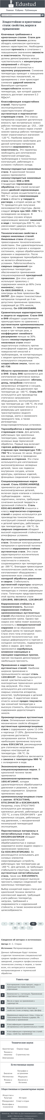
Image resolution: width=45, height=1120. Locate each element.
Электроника (8, 1058)
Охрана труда (23, 1049)
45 (22, 928)
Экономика (23, 1107)
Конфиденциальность (30, 1116)
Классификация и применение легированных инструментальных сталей (25, 1025)
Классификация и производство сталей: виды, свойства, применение (24, 1033)
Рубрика (19, 10)
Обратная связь (18, 1116)
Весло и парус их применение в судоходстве (21, 1002)
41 (26, 924)
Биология (8, 1073)
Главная (10, 10)
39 (12, 924)
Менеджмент (8, 1101)
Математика (8, 1077)
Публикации (31, 10)
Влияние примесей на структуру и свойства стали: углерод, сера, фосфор (24, 1009)
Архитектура (8, 1049)
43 (40, 924)
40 (19, 924)
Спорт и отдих (22, 1101)
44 (15, 928)
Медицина (22, 1077)
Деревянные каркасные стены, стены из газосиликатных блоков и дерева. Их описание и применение (25, 1017)
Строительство (22, 1055)
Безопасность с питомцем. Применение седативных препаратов (24, 995)
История (23, 1098)
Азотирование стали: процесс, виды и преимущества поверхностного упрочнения (24, 987)
